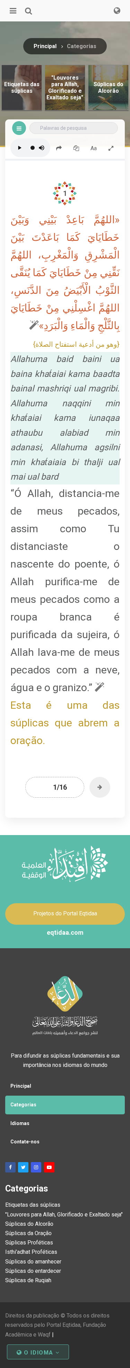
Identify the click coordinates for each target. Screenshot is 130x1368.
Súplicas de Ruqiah (28, 1280)
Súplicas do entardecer (33, 1271)
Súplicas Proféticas (29, 1242)
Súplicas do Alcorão (29, 1224)
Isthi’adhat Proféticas (31, 1252)
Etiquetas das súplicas (32, 1205)
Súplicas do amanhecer (33, 1261)
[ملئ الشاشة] (111, 148)
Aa (93, 148)
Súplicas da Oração (28, 1233)
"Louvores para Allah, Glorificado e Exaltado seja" (64, 1214)
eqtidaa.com (65, 932)
